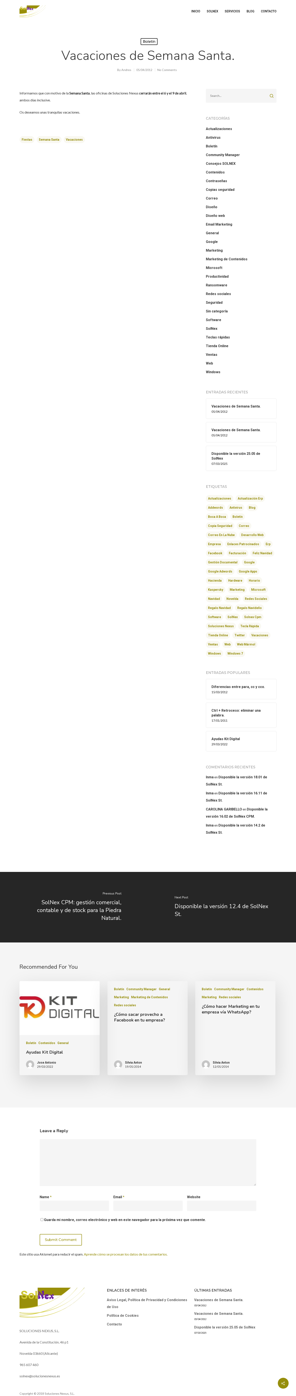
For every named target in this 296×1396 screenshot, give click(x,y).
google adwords (220, 571)
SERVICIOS (232, 11)
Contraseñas (216, 181)
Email (118, 1197)
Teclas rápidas (218, 337)
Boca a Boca (217, 516)
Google (212, 242)
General (212, 233)
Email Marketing (219, 224)
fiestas (27, 139)
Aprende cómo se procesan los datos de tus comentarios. (126, 1254)
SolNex (211, 329)
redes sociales (256, 599)
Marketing (214, 250)
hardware (235, 580)
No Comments (167, 70)
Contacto (114, 1324)
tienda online (218, 635)
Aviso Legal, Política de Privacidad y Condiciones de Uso (147, 1303)
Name (46, 1197)
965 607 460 (29, 1365)
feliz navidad (262, 553)
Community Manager (223, 155)
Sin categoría (217, 311)
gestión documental (222, 562)
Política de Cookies (123, 1315)
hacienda (215, 580)
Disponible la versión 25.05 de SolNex (224, 1327)
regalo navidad (219, 608)
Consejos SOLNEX (221, 164)
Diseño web (215, 216)
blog (252, 507)
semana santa (49, 139)
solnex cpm (252, 617)
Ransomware (216, 285)
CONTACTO (268, 11)
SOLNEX (212, 11)
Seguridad (214, 302)
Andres (126, 70)
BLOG (250, 11)
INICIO (195, 11)
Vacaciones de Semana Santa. (218, 1300)
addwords (215, 507)
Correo (212, 198)
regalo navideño (249, 608)
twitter (239, 635)
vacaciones (74, 139)
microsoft (258, 589)
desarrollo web (252, 535)
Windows (213, 372)
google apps (248, 571)
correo (244, 526)
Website (193, 1197)
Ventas (211, 355)
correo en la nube (221, 535)
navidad (214, 599)
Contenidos (215, 172)
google (249, 562)
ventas (213, 644)
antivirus (235, 507)
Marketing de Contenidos (226, 259)
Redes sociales (218, 294)
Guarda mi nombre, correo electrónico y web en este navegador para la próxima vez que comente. (125, 1220)
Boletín (149, 42)
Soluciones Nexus (221, 626)
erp (268, 544)
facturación (237, 553)
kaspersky (215, 589)
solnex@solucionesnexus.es (40, 1376)
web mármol (246, 644)
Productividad (217, 276)
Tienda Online (217, 346)
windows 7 (235, 653)
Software (213, 320)
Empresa (214, 544)
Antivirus (213, 137)
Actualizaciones (219, 129)
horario (254, 580)
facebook (215, 553)
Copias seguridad (220, 190)
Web (209, 363)
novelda (232, 599)
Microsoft (214, 268)
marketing (237, 589)
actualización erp (250, 498)
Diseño (211, 207)
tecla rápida (249, 626)
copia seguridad (220, 526)
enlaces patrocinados (243, 544)
